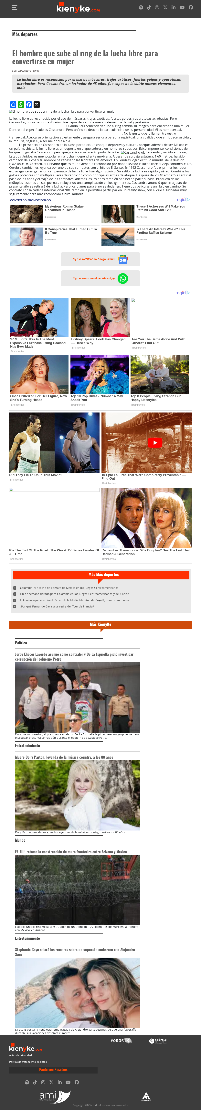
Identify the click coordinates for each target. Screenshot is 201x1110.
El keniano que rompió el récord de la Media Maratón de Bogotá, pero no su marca (74, 600)
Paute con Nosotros (53, 1070)
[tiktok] (149, 8)
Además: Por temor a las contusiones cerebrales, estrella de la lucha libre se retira (96, 143)
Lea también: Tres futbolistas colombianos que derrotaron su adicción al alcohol (98, 131)
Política (21, 643)
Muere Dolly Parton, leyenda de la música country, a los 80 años (64, 757)
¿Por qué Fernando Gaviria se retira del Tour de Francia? (57, 606)
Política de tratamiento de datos (28, 1062)
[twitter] (165, 8)
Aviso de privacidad (20, 1055)
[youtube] (182, 8)
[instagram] (157, 8)
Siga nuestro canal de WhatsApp (94, 278)
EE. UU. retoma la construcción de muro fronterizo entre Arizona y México (71, 852)
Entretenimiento (27, 746)
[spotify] (141, 8)
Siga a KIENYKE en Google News (94, 259)
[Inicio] (78, 7)
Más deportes (24, 34)
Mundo (20, 840)
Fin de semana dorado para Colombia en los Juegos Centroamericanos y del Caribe (74, 594)
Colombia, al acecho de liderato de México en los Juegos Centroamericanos (69, 588)
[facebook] (191, 8)
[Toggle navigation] (14, 7)
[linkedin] (173, 8)
